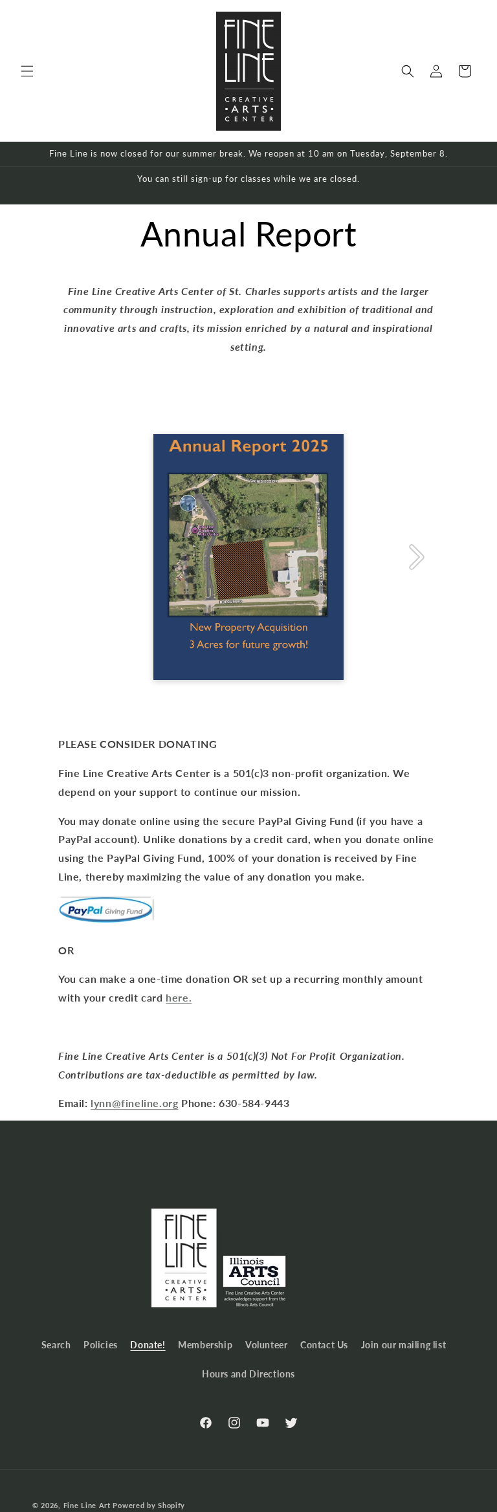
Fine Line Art (87, 1505)
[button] (27, 71)
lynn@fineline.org (134, 1103)
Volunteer (266, 1344)
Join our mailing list (404, 1344)
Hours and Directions (248, 1373)
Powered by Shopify (149, 1505)
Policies (100, 1344)
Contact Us (324, 1344)
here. (179, 997)
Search (56, 1344)
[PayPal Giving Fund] (105, 921)
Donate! (147, 1344)
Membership (205, 1344)
